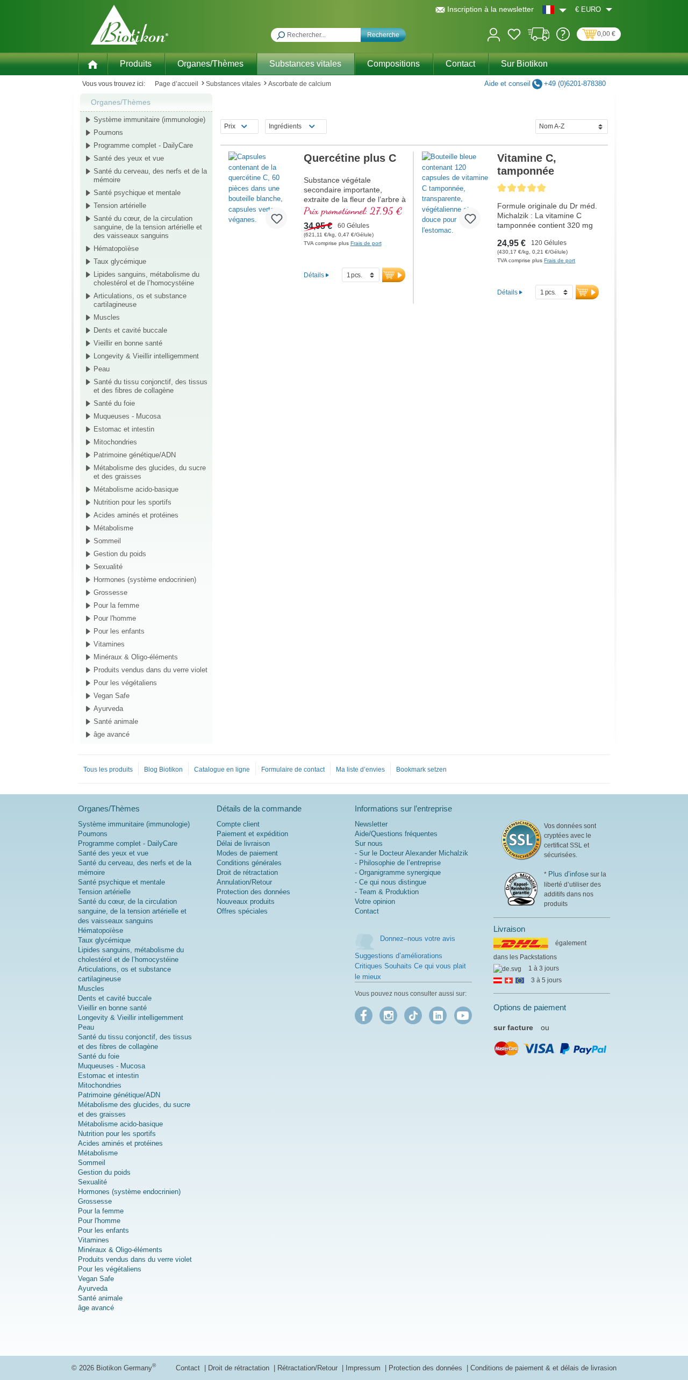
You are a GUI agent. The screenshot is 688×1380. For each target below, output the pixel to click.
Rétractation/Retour (308, 1368)
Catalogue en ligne (222, 769)
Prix (229, 126)
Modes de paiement (247, 853)
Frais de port (366, 243)
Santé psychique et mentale (137, 193)
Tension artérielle (120, 206)
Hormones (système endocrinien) (145, 580)
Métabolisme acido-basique (136, 489)
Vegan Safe (112, 696)
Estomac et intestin (124, 429)
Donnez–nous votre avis (417, 939)
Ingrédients (285, 126)
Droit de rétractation (247, 872)
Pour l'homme (115, 618)
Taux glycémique (120, 261)
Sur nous (369, 843)
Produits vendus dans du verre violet (150, 670)
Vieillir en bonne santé (128, 343)
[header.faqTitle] (563, 38)
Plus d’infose (568, 874)
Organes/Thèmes (120, 102)
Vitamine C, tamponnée (526, 164)
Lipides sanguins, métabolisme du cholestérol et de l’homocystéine (146, 278)
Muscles (107, 317)
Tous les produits (108, 769)
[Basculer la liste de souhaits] (276, 218)
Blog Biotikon (163, 769)
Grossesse (110, 592)
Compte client (238, 824)
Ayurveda (108, 709)
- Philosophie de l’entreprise (398, 863)
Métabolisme (113, 528)
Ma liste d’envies (360, 769)
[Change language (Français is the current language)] (554, 9)
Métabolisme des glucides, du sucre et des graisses (150, 472)
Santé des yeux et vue (129, 158)
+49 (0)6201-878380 (575, 84)
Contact (367, 911)
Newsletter (371, 824)
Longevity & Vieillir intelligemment (146, 356)
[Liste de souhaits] (514, 36)
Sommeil (107, 541)
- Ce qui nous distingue (390, 882)
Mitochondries (115, 442)
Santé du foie (114, 403)
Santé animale (116, 721)
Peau (102, 369)
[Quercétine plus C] (262, 195)
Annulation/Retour (244, 882)
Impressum (364, 1368)
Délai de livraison (243, 843)
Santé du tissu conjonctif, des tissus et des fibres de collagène (150, 386)
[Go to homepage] (129, 25)
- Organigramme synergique (398, 872)
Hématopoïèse (116, 249)
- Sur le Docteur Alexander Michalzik (411, 853)
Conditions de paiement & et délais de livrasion (543, 1368)
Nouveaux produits (246, 901)
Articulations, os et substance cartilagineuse (140, 300)
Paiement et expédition (252, 834)
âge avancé (112, 734)
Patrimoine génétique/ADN (135, 455)
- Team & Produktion (387, 892)
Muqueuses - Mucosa (127, 416)
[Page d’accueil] (92, 63)
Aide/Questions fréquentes (396, 834)
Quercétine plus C (350, 158)
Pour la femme (116, 605)
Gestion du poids (120, 554)
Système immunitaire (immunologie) (149, 120)
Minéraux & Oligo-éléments (136, 657)
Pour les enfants (119, 631)
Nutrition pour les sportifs (132, 502)
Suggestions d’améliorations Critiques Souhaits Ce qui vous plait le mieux (410, 966)
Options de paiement (529, 1007)
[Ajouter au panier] (393, 275)
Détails (314, 274)
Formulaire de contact (293, 769)
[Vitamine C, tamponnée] (455, 195)
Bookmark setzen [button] (421, 769)
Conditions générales (249, 863)
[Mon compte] (493, 33)
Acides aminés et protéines (136, 515)
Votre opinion (375, 901)
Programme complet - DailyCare (143, 145)
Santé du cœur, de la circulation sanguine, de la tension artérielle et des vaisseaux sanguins (148, 227)
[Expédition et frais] (539, 38)
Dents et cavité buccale (130, 330)
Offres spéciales (242, 911)
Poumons (108, 132)
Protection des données (253, 892)
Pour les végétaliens (125, 683)
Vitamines (109, 644)
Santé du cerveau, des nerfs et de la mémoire (150, 175)
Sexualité (108, 567)
